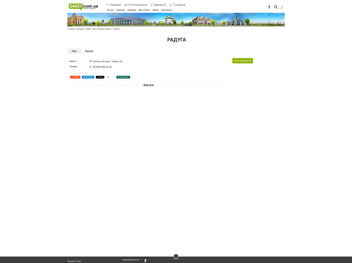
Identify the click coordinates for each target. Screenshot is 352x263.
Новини (115, 5)
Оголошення (137, 5)
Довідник (120, 10)
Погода (110, 10)
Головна (179, 5)
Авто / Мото (144, 10)
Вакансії (160, 5)
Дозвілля (132, 10)
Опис (74, 51)
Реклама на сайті (74, 261)
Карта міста (166, 10)
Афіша (156, 10)
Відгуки (89, 51)
